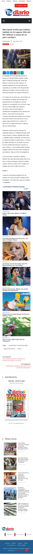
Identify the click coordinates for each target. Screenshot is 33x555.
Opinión (14, 543)
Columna (7, 543)
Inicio (3, 1)
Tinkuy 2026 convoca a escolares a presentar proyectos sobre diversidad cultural (23, 446)
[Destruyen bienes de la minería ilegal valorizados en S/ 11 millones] (10, 463)
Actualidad (22, 1)
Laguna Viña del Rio (9, 348)
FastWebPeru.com (20, 550)
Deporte (29, 1)
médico (20, 348)
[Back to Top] (27, 550)
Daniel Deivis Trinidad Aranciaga (18, 345)
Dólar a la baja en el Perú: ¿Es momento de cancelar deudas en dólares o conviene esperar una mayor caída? (23, 507)
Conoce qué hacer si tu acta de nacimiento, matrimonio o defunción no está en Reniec (23, 476)
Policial (15, 1)
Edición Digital (22, 545)
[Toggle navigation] (3, 20)
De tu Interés (11, 545)
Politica (9, 1)
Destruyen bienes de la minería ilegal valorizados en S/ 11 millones (23, 460)
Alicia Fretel (6, 41)
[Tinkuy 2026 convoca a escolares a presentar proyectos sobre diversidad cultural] (10, 449)
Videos (26, 543)
